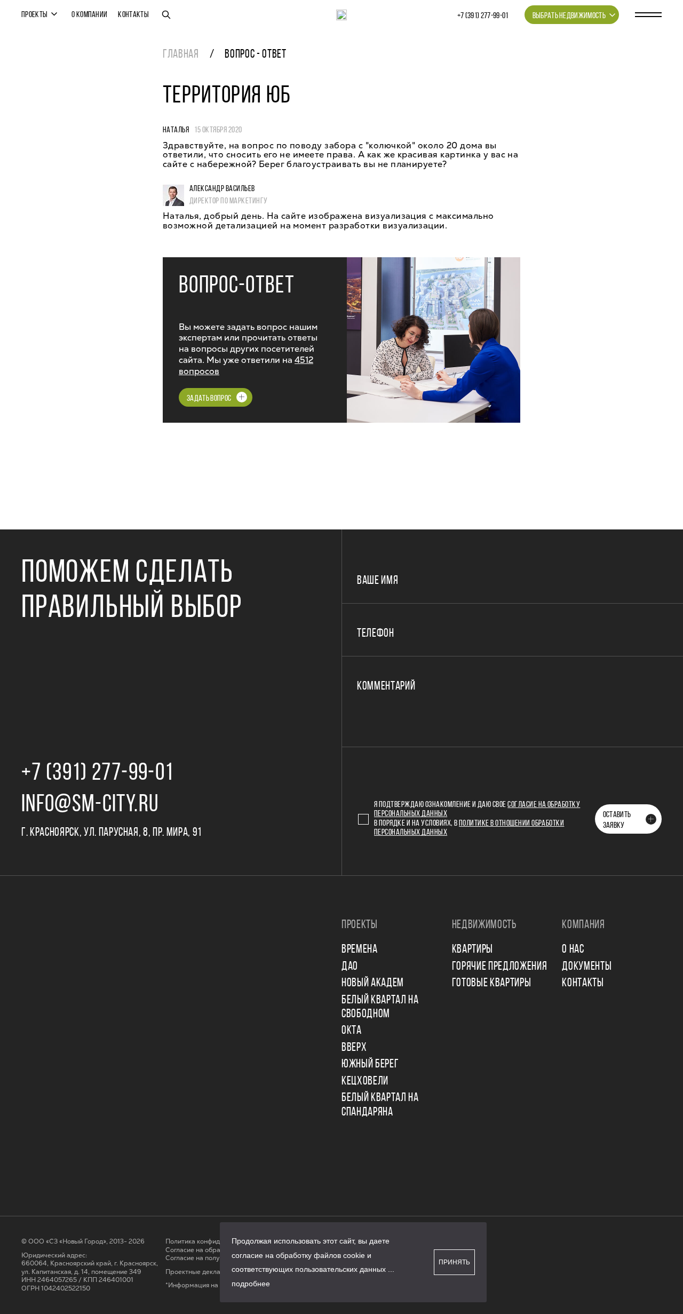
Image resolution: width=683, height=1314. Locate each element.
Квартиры (472, 950)
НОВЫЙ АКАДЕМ (373, 983)
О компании (89, 15)
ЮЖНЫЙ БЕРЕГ (370, 1064)
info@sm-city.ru (89, 805)
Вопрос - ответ (255, 55)
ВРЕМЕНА (360, 950)
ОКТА (352, 1031)
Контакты (133, 15)
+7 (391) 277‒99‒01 (483, 16)
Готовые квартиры (491, 983)
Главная (181, 55)
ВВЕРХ (354, 1048)
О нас (573, 950)
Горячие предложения (499, 967)
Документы (586, 967)
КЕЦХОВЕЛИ (365, 1081)
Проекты (34, 15)
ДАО (350, 967)
